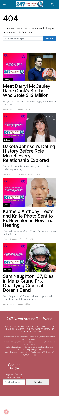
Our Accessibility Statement (40, 329)
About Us (9, 329)
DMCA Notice (32, 326)
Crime (6, 205)
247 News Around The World (14, 174)
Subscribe (38, 382)
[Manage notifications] (6, 411)
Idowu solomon (9, 109)
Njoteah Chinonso (10, 239)
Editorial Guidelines (14, 326)
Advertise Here (25, 332)
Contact (20, 329)
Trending (7, 270)
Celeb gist (8, 79)
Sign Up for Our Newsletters (14, 376)
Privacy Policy (47, 326)
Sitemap (37, 332)
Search (50, 39)
